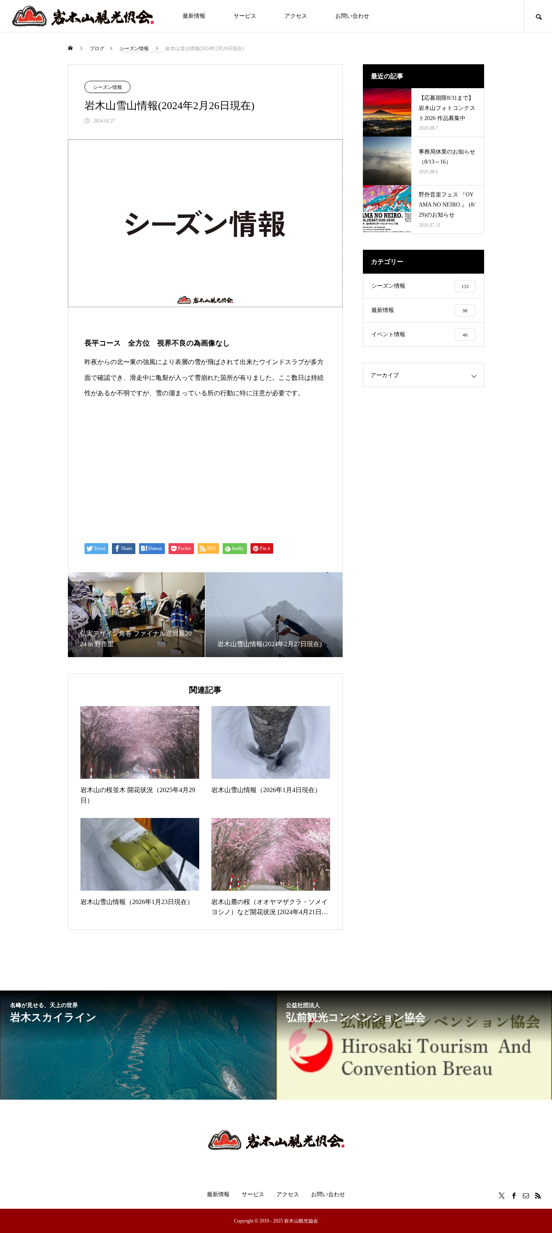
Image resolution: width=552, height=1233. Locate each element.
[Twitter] (501, 1195)
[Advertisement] (205, 470)
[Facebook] (514, 1195)
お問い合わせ (352, 16)
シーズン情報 (107, 87)
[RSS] (538, 1195)
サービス (245, 16)
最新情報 (194, 16)
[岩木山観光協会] (83, 16)
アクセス (295, 16)
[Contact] (526, 1195)
